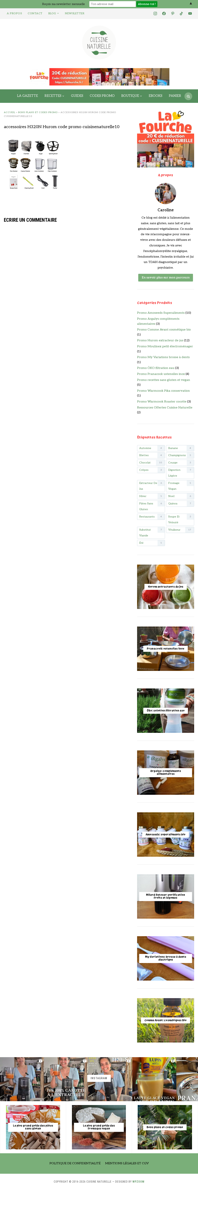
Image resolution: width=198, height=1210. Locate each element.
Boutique (130, 96)
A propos (14, 13)
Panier (175, 96)
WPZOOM (138, 1181)
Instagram (99, 1078)
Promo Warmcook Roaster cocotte (161, 401)
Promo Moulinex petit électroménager (165, 346)
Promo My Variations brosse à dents (163, 357)
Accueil (9, 112)
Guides (77, 96)
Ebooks (155, 96)
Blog (52, 13)
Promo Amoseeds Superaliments (161, 313)
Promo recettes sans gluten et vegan (163, 380)
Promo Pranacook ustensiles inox (161, 374)
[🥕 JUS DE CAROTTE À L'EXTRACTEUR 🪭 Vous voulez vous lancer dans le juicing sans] (66, 1079)
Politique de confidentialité (75, 1163)
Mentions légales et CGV (127, 1163)
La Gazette (27, 96)
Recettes (52, 96)
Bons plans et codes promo (38, 112)
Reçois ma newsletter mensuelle (63, 4)
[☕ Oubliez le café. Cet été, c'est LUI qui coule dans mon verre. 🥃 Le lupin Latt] (154, 1079)
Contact (35, 13)
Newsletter (74, 13)
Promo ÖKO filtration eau (155, 368)
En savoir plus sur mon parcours (165, 277)
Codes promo (102, 96)
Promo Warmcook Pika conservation (163, 391)
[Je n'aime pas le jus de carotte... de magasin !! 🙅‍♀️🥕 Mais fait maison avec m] (22, 1079)
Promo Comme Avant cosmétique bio (164, 329)
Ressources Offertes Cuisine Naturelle (164, 407)
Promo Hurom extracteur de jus (160, 340)
